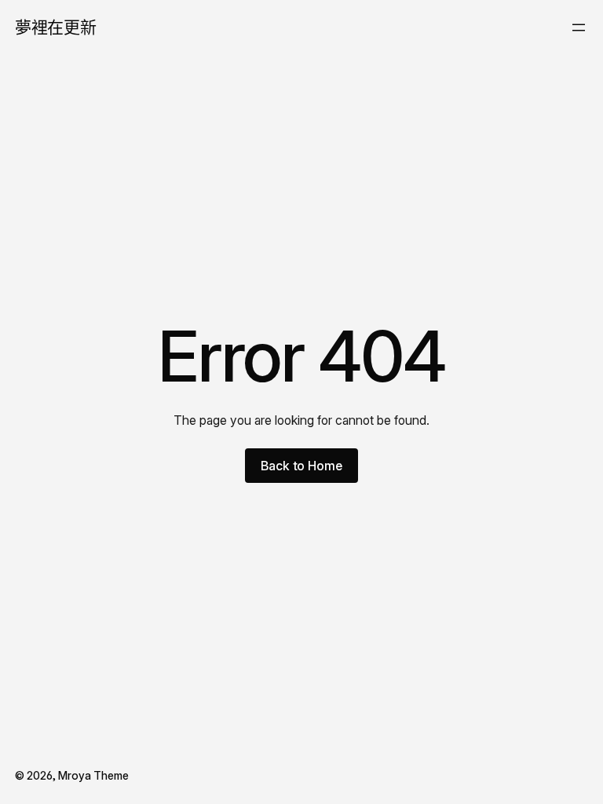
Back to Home (301, 465)
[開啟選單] (578, 27)
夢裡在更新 (55, 27)
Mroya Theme (93, 775)
